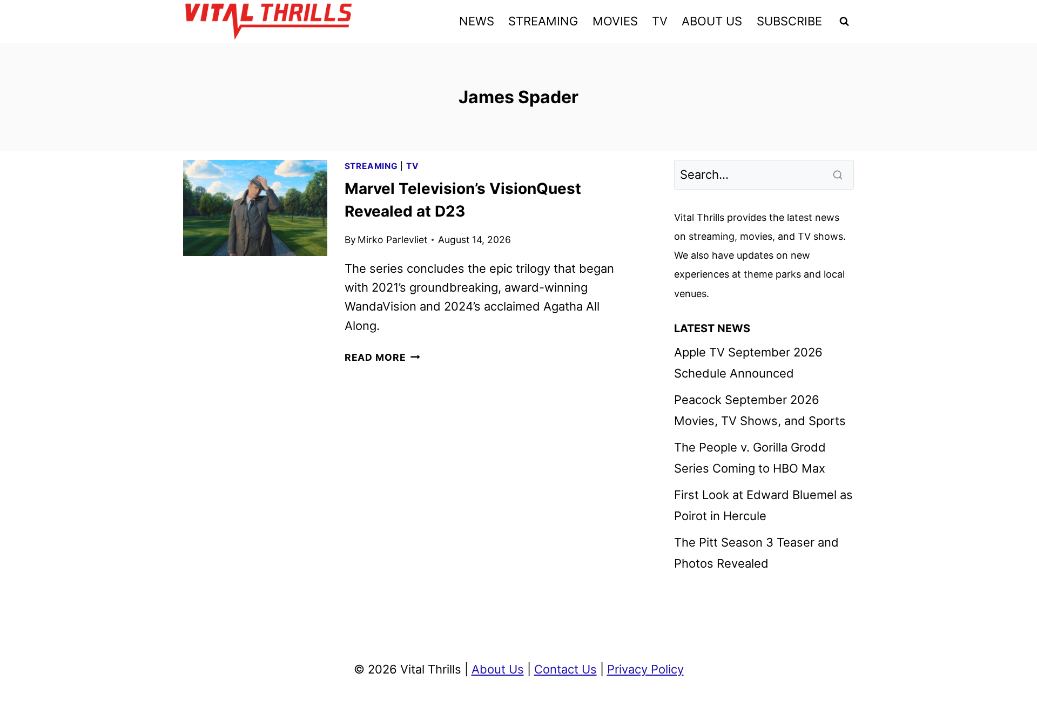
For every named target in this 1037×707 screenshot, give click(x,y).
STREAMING (543, 21)
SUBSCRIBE (789, 21)
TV (660, 21)
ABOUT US (712, 21)
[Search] (839, 174)
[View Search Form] (844, 21)
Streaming (371, 166)
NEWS (476, 21)
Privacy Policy (645, 669)
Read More (382, 357)
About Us (498, 669)
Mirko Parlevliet (392, 239)
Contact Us (565, 669)
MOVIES (615, 21)
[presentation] (255, 208)
